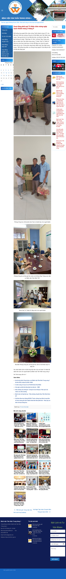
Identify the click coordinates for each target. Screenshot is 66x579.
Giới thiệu (4, 33)
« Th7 (2, 84)
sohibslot (50, 570)
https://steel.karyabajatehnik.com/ (11, 573)
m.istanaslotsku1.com (24, 576)
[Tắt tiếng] (62, 69)
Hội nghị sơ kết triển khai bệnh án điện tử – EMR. (27, 387)
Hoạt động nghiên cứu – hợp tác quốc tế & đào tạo (5, 53)
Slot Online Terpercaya (45, 576)
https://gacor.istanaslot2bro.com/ (40, 575)
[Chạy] (54, 69)
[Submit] (63, 26)
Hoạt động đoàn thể (5, 45)
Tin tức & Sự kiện (6, 36)
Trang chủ (4, 30)
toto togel (55, 575)
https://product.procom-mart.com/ (27, 573)
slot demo (32, 576)
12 (6, 73)
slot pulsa (37, 576)
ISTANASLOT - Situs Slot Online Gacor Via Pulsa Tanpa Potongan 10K (31, 570)
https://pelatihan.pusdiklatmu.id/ (56, 571)
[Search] (63, 10)
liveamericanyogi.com (21, 571)
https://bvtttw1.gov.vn (10, 537)
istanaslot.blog (59, 573)
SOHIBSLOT (55, 570)
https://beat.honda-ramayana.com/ (48, 573)
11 (4, 73)
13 (8, 73)
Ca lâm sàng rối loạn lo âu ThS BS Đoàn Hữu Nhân (28, 384)
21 (11, 75)
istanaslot (9, 571)
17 (1, 75)
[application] (58, 66)
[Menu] (2, 10)
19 (6, 75)
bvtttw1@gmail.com (8, 534)
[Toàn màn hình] (64, 69)
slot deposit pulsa (31, 571)
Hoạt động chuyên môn (5, 40)
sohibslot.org (29, 575)
